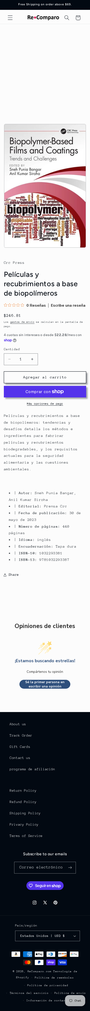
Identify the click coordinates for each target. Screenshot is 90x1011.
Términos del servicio (29, 993)
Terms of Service (26, 836)
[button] (10, 17)
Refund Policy (23, 802)
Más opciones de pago (45, 403)
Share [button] (14, 575)
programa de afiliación (32, 769)
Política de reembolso (54, 977)
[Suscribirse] (69, 868)
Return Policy (23, 790)
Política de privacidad (47, 985)
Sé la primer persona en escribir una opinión (45, 684)
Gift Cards (20, 747)
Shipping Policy (25, 813)
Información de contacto (47, 1000)
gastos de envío (22, 322)
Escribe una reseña (68, 305)
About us (18, 724)
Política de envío (70, 993)
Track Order (21, 735)
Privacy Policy (24, 824)
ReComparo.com (40, 971)
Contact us (20, 758)
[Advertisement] (45, 71)
